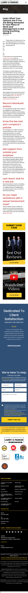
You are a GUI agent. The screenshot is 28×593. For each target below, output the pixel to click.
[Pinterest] (21, 532)
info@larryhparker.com (7, 547)
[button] (26, 2)
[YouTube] (12, 532)
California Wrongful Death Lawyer (19, 487)
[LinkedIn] (18, 532)
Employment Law (19, 491)
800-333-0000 (16, 95)
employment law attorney (10, 99)
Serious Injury (18, 482)
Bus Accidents (4, 491)
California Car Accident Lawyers (6, 483)
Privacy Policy (21, 557)
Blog (7, 427)
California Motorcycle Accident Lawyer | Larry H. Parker (7, 495)
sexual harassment (8, 58)
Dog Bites (3, 489)
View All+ (17, 501)
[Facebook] (6, 532)
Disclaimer (14, 557)
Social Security (18, 494)
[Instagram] (15, 532)
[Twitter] (9, 532)
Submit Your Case (14, 226)
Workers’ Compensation (20, 489)
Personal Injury (4, 501)
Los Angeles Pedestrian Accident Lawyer (6, 499)
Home (3, 427)
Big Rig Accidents (5, 486)
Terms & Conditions (6, 557)
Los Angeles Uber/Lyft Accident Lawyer (6, 505)
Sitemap (25, 559)
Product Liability (18, 498)
